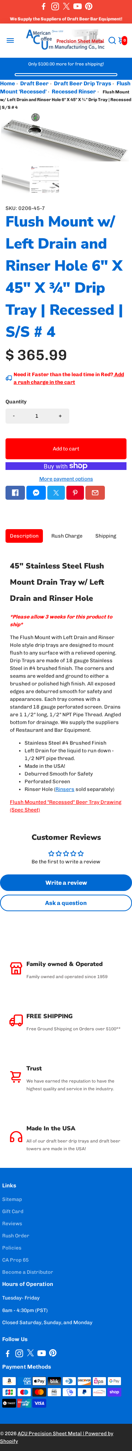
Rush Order (15, 1235)
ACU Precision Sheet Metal (50, 1433)
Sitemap (12, 1199)
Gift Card (12, 1211)
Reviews (12, 1223)
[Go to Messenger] (36, 493)
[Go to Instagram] (55, 6)
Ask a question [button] (66, 902)
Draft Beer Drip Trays (82, 83)
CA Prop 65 (15, 1260)
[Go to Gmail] (95, 493)
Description (24, 536)
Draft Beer (34, 83)
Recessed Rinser (74, 91)
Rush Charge (66, 536)
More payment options (66, 479)
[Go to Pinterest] (88, 6)
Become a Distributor (27, 1272)
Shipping (105, 536)
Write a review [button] (66, 882)
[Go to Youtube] (77, 6)
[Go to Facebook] (44, 6)
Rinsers (64, 789)
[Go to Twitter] (66, 6)
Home (7, 83)
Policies (11, 1248)
